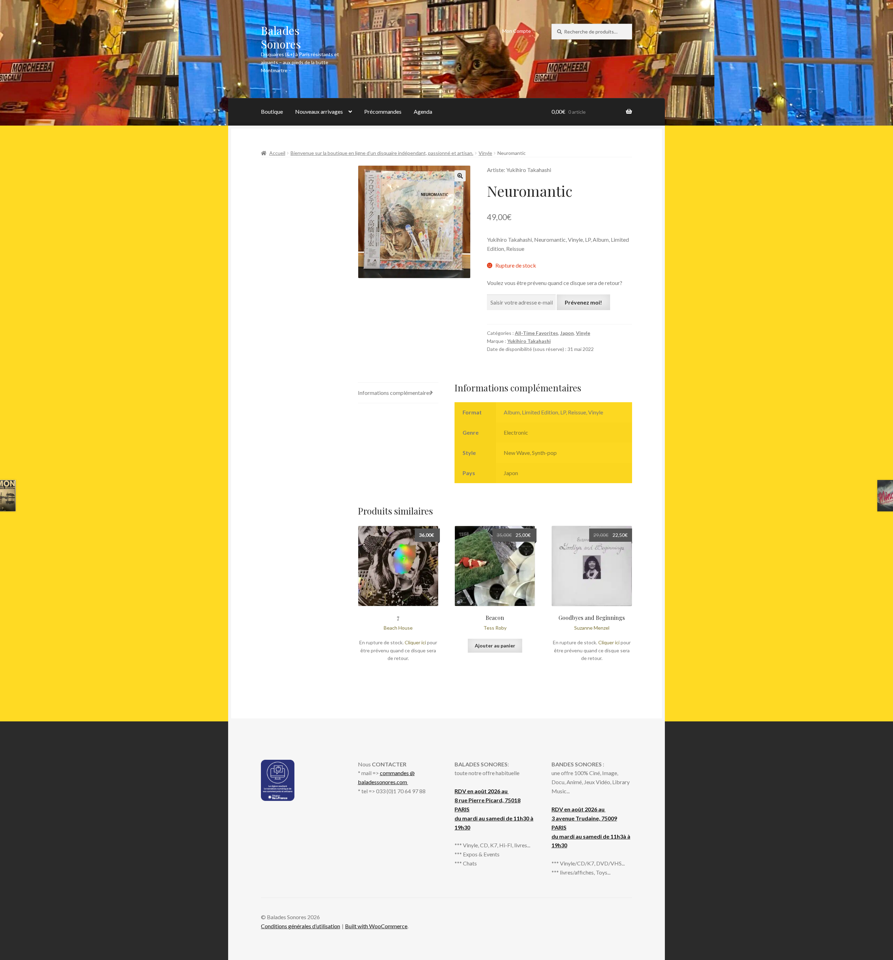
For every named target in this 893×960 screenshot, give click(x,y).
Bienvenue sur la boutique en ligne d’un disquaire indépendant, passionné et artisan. (382, 153)
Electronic (516, 432)
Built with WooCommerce (376, 926)
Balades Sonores (281, 37)
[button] (460, 175)
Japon (567, 333)
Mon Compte (516, 31)
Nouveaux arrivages (319, 111)
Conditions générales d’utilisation (300, 926)
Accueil (277, 153)
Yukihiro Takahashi (529, 341)
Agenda (423, 111)
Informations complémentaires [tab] (395, 392)
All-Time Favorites (536, 333)
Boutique (272, 111)
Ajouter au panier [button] (495, 645)
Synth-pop (544, 452)
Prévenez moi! (583, 302)
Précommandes (383, 111)
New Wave (517, 452)
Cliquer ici (415, 642)
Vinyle (485, 153)
